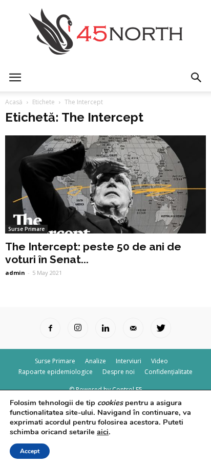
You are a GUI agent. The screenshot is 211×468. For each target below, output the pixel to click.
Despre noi (118, 371)
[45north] (105, 32)
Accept (29, 451)
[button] (196, 77)
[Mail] (133, 328)
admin (15, 272)
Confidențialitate (168, 371)
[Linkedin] (105, 328)
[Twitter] (161, 328)
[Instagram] (78, 328)
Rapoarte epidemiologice (55, 371)
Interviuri (128, 361)
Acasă (14, 102)
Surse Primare (26, 228)
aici (103, 431)
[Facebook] (50, 328)
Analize (95, 361)
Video (159, 361)
